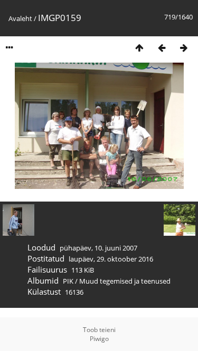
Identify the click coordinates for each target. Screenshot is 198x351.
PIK (68, 281)
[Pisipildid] (139, 48)
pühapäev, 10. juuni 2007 (98, 248)
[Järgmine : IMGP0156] (184, 48)
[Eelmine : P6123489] (161, 48)
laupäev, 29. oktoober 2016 (111, 259)
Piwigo (99, 338)
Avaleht (20, 18)
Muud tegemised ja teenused (125, 281)
